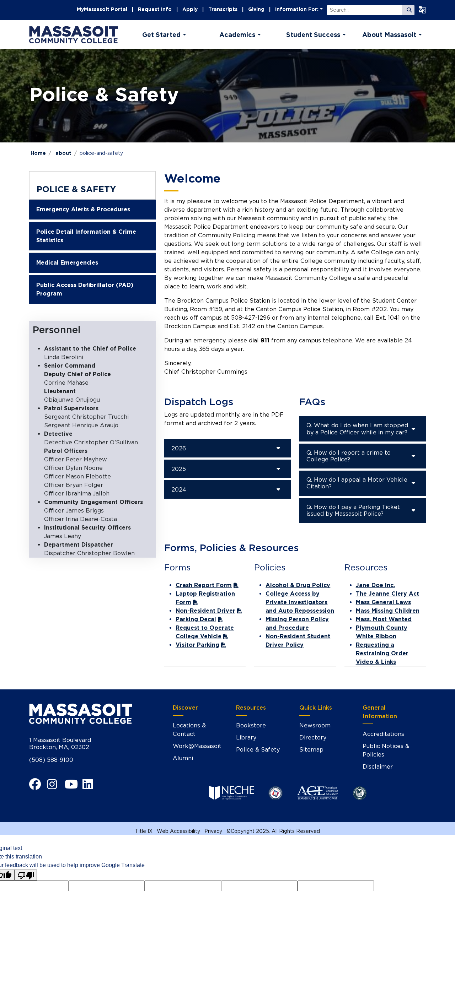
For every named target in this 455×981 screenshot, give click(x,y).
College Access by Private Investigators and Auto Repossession (300, 602)
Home (38, 153)
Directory (312, 737)
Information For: (296, 9)
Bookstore (251, 725)
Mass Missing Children (387, 610)
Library (246, 737)
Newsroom (315, 725)
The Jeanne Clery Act (387, 593)
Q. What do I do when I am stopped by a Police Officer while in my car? (357, 428)
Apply (190, 9)
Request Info (155, 9)
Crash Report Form (204, 585)
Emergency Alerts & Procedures (83, 209)
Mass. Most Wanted (384, 619)
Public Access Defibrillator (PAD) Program (84, 289)
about (63, 153)
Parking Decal (196, 619)
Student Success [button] (313, 34)
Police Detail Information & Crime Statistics (86, 236)
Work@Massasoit (197, 746)
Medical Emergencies (67, 262)
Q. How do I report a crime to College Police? (348, 456)
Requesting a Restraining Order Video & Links (382, 653)
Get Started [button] (161, 34)
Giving (256, 9)
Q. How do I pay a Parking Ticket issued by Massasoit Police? (353, 510)
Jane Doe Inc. (375, 585)
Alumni (183, 758)
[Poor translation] (26, 874)
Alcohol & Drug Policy (298, 585)
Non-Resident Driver (205, 610)
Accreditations (383, 734)
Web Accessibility (178, 831)
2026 (178, 448)
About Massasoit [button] (389, 34)
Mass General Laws (383, 602)
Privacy (213, 831)
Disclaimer (378, 766)
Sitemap (311, 749)
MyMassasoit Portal (102, 9)
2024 (178, 489)
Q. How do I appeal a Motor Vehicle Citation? (356, 483)
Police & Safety (76, 189)
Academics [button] (237, 34)
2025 (178, 469)
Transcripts (222, 9)
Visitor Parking (197, 644)
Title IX (143, 831)
